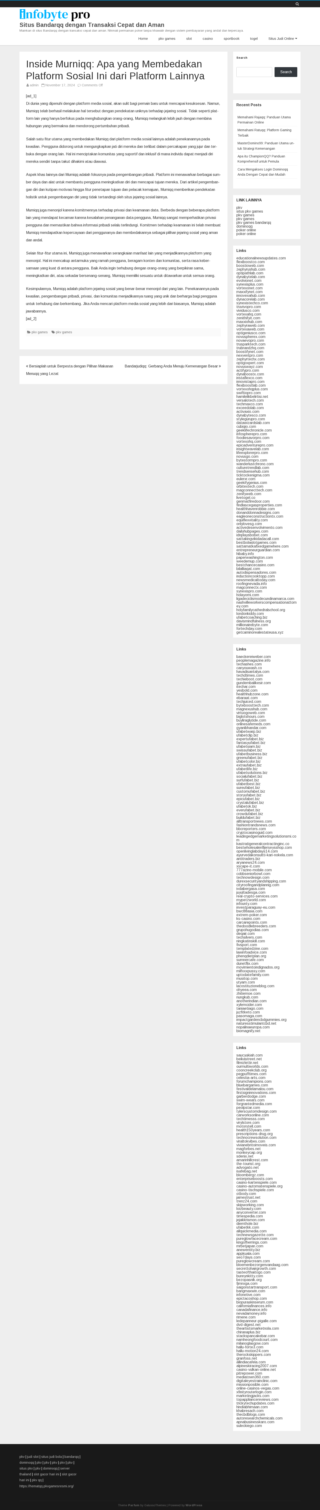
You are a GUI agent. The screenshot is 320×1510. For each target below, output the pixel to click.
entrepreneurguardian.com (258, 550)
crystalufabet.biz (250, 803)
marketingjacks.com (252, 1396)
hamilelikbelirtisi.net (252, 397)
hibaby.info (245, 554)
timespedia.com (249, 1216)
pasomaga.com (249, 1016)
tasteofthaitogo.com (253, 1272)
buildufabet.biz (248, 818)
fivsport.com (246, 945)
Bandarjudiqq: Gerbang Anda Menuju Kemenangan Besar (172, 366)
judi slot (33, 1457)
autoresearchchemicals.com (259, 1418)
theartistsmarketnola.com (257, 1328)
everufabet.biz (248, 810)
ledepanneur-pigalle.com (256, 1321)
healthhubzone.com (252, 694)
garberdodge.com (251, 1096)
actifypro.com (247, 370)
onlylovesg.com (249, 524)
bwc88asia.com (249, 911)
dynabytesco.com (251, 415)
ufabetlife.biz (247, 769)
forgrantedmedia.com (254, 1104)
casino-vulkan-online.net (256, 1370)
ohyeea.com (246, 990)
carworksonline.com (252, 1115)
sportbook (231, 38)
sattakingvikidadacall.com (257, 539)
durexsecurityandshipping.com (261, 881)
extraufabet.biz (249, 765)
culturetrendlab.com (252, 468)
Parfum (133, 1505)
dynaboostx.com (250, 374)
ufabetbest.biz (248, 784)
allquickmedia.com (251, 1231)
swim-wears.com (250, 1100)
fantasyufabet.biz (250, 743)
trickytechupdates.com (255, 1403)
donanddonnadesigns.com (257, 513)
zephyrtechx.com (250, 359)
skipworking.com (250, 1205)
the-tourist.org (248, 1164)
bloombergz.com (250, 1175)
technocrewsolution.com (256, 1138)
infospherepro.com (251, 434)
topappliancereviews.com (257, 1399)
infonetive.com (248, 1295)
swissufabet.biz (249, 750)
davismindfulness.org (253, 621)
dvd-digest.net (248, 1325)
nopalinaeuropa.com (253, 1027)
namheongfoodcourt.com (257, 1340)
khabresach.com (250, 1411)
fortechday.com (249, 629)
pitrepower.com (249, 1373)
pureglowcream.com (253, 1261)
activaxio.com (247, 412)
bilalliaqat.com (248, 569)
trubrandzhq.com (250, 348)
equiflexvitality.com (252, 520)
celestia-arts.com (250, 1078)
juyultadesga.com (250, 892)
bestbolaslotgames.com (256, 542)
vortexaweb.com (250, 329)
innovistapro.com (250, 382)
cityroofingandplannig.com (257, 885)
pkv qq (37, 1480)
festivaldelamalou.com (254, 1089)
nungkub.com (247, 997)
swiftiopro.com (248, 393)
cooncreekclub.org (251, 1070)
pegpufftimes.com (251, 1074)
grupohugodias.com (252, 930)
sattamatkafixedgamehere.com (262, 546)
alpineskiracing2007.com (256, 1366)
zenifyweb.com (248, 494)
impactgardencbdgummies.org (261, 1020)
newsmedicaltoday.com (255, 580)
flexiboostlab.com (251, 385)
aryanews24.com (250, 862)
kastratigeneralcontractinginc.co (262, 844)
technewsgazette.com (255, 1235)
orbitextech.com (249, 486)
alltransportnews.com (254, 821)
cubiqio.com (246, 426)
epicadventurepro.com (254, 445)
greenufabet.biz (249, 758)
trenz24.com (246, 1201)
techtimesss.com (250, 1119)
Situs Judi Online (281, 38)
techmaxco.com (249, 404)
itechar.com (246, 687)
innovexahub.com (250, 296)
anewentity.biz (248, 1250)
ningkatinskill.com (250, 941)
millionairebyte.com (252, 625)
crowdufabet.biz (249, 814)
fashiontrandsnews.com (255, 825)
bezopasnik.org (249, 1280)
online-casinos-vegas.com (257, 1388)
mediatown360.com (252, 1377)
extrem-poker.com (251, 915)
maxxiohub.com (249, 322)
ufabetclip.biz (247, 735)
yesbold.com (246, 690)
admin (34, 85)
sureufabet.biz (248, 788)
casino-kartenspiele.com (256, 1182)
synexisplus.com (249, 284)
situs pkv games (249, 211)
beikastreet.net (249, 1059)
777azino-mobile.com (254, 870)
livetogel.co (245, 498)
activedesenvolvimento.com (259, 528)
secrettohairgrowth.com (256, 1268)
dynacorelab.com (250, 299)
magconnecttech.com (254, 490)
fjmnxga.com (246, 1283)
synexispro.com (249, 591)
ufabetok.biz (246, 806)
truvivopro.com (248, 307)
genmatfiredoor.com (253, 501)
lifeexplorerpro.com (252, 453)
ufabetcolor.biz (248, 761)
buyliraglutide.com (251, 720)
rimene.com (246, 1317)
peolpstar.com (248, 1108)
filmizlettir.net (247, 1063)
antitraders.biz (248, 859)
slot (189, 38)
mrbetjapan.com (249, 1246)
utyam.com (245, 982)
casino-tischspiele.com (255, 1190)
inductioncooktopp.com (255, 576)
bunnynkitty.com (249, 1276)
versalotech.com (250, 400)
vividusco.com (248, 310)
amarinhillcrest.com (252, 1160)
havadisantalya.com (252, 672)
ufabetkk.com (247, 1227)
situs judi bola (51, 1457)
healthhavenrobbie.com (255, 509)
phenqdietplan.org (251, 956)
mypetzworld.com (251, 900)
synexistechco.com (252, 303)
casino (208, 38)
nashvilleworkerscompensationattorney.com (266, 604)
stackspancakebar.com (255, 1336)
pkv (239, 208)
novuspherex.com (250, 337)
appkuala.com (248, 1254)
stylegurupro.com (250, 419)
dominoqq (244, 226)
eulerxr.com (245, 479)
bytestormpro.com (251, 460)
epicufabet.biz (248, 799)
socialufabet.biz (249, 776)
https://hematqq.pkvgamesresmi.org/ (46, 1486)
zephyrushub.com (250, 269)
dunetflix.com (247, 964)
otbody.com (246, 1194)
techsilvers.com (249, 937)
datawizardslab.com (253, 423)
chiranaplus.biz (248, 1332)
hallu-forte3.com (249, 1347)
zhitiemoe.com (248, 993)
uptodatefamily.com (252, 975)
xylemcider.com (249, 1005)
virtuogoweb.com (250, 713)
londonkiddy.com (250, 614)
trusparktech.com (250, 344)
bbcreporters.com (251, 829)
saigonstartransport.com (256, 1287)
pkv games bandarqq (253, 223)
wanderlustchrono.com (255, 464)
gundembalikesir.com (253, 683)
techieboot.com (249, 679)
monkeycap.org (249, 1152)
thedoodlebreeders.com (256, 926)
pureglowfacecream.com (256, 1239)
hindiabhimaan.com (252, 1407)
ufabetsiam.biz (248, 746)
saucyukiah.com (249, 1055)
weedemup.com (249, 561)
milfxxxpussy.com (250, 971)
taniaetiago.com (249, 1008)
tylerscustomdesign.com (256, 1111)
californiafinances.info (254, 1306)
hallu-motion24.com (252, 1351)
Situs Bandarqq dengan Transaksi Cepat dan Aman (91, 25)
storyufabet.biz (248, 795)
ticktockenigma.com (253, 475)
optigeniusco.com (250, 333)
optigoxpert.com (250, 363)
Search (241, 57)
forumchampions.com (254, 1081)
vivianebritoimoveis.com (256, 1145)
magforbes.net (248, 1149)
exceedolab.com (250, 408)
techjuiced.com (248, 702)
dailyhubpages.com (252, 531)
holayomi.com (247, 595)
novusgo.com (247, 456)
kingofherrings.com (251, 1242)
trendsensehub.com (252, 471)
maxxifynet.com (249, 292)
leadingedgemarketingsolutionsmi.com (266, 838)
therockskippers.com (253, 1355)
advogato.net (247, 1167)
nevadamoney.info (251, 1313)
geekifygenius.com (251, 483)
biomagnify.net (248, 1031)
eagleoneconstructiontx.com (259, 516)
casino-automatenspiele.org (259, 1186)
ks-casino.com (248, 919)
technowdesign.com (252, 877)
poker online (246, 230)
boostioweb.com (250, 266)
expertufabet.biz (250, 739)
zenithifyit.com (248, 318)
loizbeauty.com (248, 1209)
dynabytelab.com (250, 277)
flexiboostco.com (250, 262)
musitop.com (247, 978)
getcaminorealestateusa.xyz (259, 632)
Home (143, 38)
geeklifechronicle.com (254, 430)
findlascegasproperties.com (259, 505)
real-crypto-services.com (257, 896)
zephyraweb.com (250, 325)
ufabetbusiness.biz (251, 754)
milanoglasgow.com (252, 1343)
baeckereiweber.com (253, 657)
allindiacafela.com (251, 1362)
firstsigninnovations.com (256, 1093)
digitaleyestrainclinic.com (256, 1381)
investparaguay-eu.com (255, 907)
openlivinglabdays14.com (257, 851)
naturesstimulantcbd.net (256, 1023)
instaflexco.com (249, 378)
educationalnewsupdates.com (261, 258)
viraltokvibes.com (250, 1141)
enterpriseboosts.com (254, 1179)
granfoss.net (246, 1358)
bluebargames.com (252, 1085)
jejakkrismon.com (250, 1220)
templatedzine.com (252, 949)
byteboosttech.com (252, 705)
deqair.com (245, 934)
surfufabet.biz (247, 780)
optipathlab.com (249, 273)
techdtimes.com (249, 675)
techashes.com (249, 664)
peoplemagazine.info (253, 660)
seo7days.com (248, 1257)
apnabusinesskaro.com (255, 1422)
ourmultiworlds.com (252, 1066)
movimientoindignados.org (257, 967)
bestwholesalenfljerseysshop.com (264, 847)
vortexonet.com (249, 288)
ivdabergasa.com (250, 889)
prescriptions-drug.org (254, 1134)
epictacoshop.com (251, 1298)
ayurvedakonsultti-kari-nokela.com (264, 855)
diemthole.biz (247, 1224)
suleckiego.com (249, 1426)
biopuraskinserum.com (254, 1302)
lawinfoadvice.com (251, 952)
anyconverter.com (251, 1212)
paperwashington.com (254, 557)
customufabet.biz (250, 791)
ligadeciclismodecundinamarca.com (265, 599)
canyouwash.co (249, 668)
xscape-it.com (248, 866)
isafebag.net (246, 1171)
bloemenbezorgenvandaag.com (262, 1265)
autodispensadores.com (256, 572)
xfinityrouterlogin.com (254, 1392)
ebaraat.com (247, 698)
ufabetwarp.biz (248, 731)
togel (254, 38)
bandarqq (71, 1457)
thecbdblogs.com (250, 1414)
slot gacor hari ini (46, 1474)
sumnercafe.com (250, 960)
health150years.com (253, 1130)
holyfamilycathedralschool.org (260, 610)
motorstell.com (248, 1126)
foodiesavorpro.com (252, 438)
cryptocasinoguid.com (254, 833)
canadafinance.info (251, 1310)
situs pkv (26, 1468)
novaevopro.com (250, 340)
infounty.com (246, 904)
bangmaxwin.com (250, 1291)
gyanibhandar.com (251, 728)
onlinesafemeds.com (253, 724)
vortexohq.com (248, 441)
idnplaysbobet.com (252, 535)
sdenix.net (244, 1156)
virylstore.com (248, 1123)
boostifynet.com (249, 352)
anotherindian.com (251, 1001)
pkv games (167, 38)
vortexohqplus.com (252, 389)
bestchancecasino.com (255, 565)
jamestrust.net (248, 1197)
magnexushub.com (251, 709)
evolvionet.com (248, 281)
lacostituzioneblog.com (255, 986)
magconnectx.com (251, 587)
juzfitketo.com (248, 1012)
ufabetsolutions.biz (252, 773)
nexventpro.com (249, 355)
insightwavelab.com (252, 449)
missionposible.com (252, 1385)
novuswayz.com (249, 367)
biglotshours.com (250, 717)
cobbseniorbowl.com (253, 874)
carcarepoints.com (251, 922)
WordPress (194, 1505)
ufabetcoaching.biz (252, 617)
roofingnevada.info (251, 584)
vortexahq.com (248, 314)
